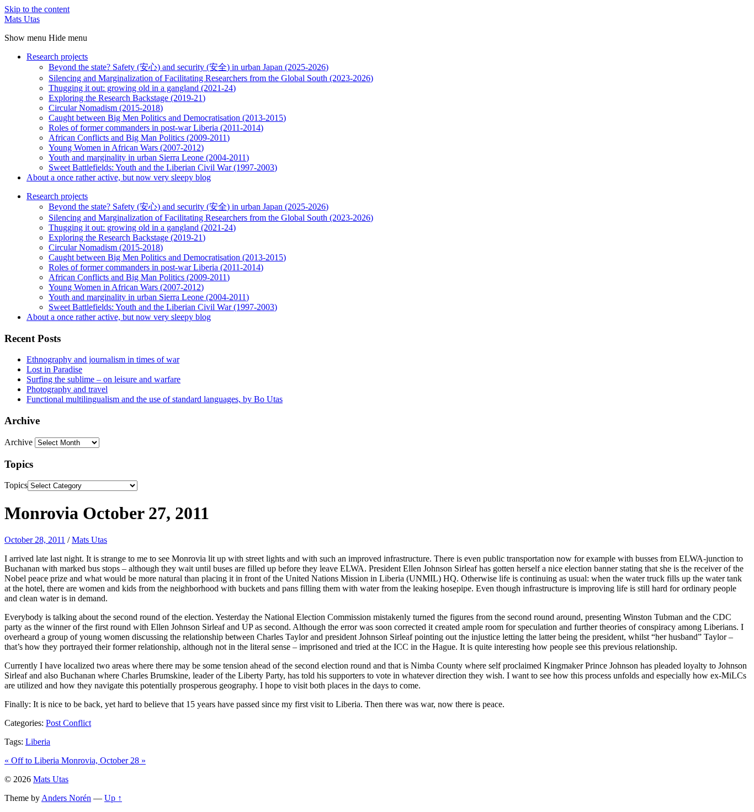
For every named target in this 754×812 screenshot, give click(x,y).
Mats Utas (22, 19)
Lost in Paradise (54, 369)
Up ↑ (113, 798)
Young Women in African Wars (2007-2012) (126, 147)
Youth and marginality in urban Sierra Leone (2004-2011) (149, 157)
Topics (16, 485)
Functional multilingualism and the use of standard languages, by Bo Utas (154, 399)
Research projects (57, 56)
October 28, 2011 (34, 539)
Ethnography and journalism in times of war (102, 359)
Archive (18, 442)
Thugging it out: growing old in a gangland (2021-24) (142, 88)
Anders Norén (66, 798)
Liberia (37, 741)
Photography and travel (67, 389)
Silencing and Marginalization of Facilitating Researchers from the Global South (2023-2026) (211, 78)
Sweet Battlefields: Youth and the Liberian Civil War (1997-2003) (163, 167)
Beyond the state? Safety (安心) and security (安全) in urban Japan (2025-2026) (188, 67)
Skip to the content (37, 9)
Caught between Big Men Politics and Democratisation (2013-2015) (167, 117)
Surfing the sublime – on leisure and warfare (103, 379)
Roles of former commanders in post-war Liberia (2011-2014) (156, 127)
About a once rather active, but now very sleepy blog (118, 177)
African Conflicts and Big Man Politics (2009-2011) (139, 137)
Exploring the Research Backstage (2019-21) (127, 98)
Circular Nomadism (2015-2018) (106, 108)
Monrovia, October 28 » (103, 760)
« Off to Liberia (32, 760)
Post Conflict (68, 723)
